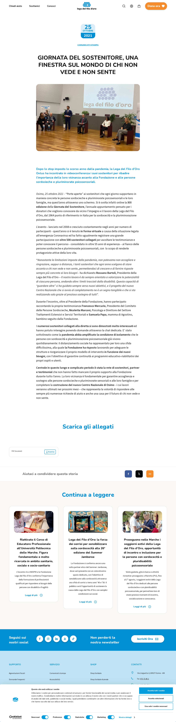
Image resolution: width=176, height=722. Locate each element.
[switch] (67, 717)
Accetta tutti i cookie (156, 691)
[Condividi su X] (139, 474)
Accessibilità (55, 679)
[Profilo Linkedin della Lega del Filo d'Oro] (56, 638)
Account (131, 6)
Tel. (143, 679)
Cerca (123, 6)
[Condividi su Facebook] (128, 474)
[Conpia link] (149, 474)
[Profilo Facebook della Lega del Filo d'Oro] (39, 638)
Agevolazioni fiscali (17, 673)
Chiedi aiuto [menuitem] (15, 6)
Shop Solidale (96, 673)
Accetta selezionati (156, 698)
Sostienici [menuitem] (34, 6)
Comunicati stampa (58, 673)
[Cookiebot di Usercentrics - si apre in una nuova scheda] (15, 717)
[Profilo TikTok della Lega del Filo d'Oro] (73, 638)
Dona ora (154, 6)
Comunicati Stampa (88, 45)
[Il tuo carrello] (139, 6)
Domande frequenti (17, 679)
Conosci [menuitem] (51, 6)
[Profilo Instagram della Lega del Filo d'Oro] (48, 638)
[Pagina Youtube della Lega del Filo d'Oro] (64, 638)
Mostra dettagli (125, 717)
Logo (88, 6)
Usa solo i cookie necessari (156, 706)
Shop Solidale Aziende (99, 679)
